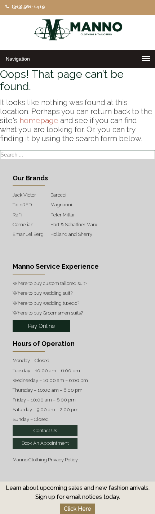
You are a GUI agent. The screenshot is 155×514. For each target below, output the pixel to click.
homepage (38, 120)
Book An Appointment (45, 443)
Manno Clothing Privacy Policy (45, 459)
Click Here (77, 508)
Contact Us (45, 430)
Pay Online (41, 326)
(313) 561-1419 (27, 6)
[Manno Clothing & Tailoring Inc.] (77, 31)
